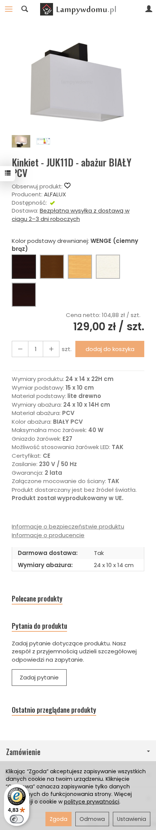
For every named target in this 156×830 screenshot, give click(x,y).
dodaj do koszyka (110, 349)
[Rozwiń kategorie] (8, 9)
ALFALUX (55, 194)
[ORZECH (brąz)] (52, 267)
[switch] (16, 819)
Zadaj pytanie (39, 677)
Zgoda (58, 819)
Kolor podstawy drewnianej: (75, 245)
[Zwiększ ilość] (20, 349)
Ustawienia (131, 819)
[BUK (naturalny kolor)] (80, 267)
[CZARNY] (24, 295)
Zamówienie (23, 751)
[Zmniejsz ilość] (51, 349)
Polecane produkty (37, 598)
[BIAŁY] (108, 267)
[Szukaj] (24, 9)
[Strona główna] (78, 9)
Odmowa (92, 819)
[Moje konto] (149, 9)
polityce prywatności (91, 801)
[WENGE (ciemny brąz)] (24, 267)
